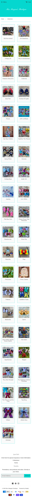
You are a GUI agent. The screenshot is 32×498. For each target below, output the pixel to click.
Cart (29, 2)
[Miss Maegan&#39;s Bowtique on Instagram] (18, 483)
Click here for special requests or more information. (16, 458)
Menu (5, 2)
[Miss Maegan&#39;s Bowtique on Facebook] (13, 483)
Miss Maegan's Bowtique (16, 9)
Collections (16, 460)
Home (2, 19)
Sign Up (27, 476)
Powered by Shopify (24, 488)
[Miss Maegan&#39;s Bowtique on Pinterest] (15, 483)
